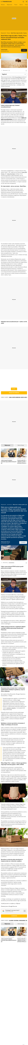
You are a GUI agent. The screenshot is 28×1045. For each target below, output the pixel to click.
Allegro (2, 635)
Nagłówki (4, 74)
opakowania (4, 815)
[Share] (26, 70)
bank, (10, 397)
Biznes (21, 4)
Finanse (24, 50)
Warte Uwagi (21, 445)
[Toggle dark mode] (23, 1)
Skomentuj (6, 70)
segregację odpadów (11, 708)
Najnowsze (9, 4)
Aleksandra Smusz (5, 542)
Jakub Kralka (4, 49)
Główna (3, 4)
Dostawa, (16, 920)
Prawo (15, 4)
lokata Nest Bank (11, 174)
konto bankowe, (16, 397)
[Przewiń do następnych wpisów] (25, 455)
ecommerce (23, 542)
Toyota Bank (18, 77)
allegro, (11, 920)
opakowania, (22, 920)
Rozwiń (13, 388)
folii (2, 874)
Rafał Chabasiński (11, 458)
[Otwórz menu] (26, 1)
